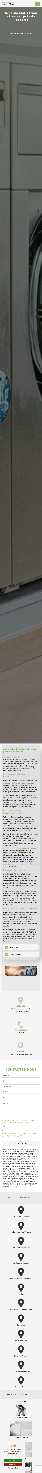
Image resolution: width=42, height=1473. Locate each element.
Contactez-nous (15, 954)
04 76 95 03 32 (20, 1033)
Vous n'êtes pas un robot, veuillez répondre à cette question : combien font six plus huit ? (21, 1121)
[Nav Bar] (37, 4)
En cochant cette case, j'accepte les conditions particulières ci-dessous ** (19, 1135)
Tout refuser (12, 1464)
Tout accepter (13, 1460)
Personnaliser (13, 1468)
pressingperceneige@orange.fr (21, 1054)
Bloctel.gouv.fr (12, 1185)
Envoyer (24, 1143)
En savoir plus (14, 947)
